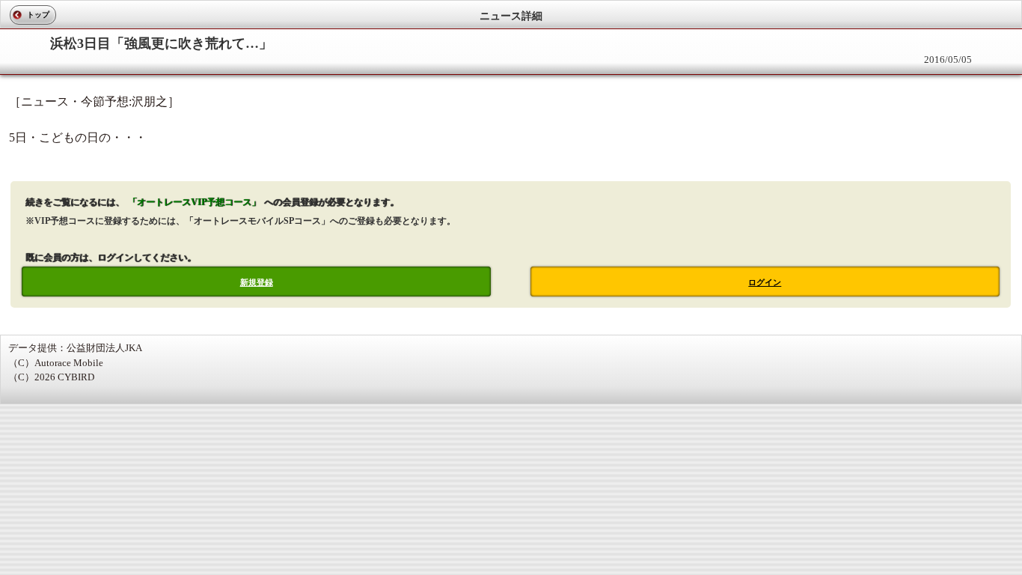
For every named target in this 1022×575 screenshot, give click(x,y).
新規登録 (256, 282)
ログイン (764, 282)
